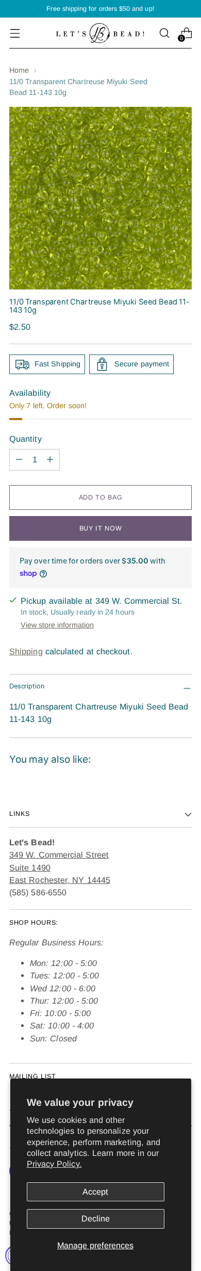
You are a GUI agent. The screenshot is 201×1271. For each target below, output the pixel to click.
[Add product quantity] (50, 459)
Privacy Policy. (54, 1163)
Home (19, 70)
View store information (57, 625)
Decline (95, 1218)
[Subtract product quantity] (19, 459)
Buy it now (100, 528)
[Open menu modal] (14, 33)
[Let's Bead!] (100, 32)
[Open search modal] (164, 33)
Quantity (25, 438)
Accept (95, 1191)
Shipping (26, 651)
